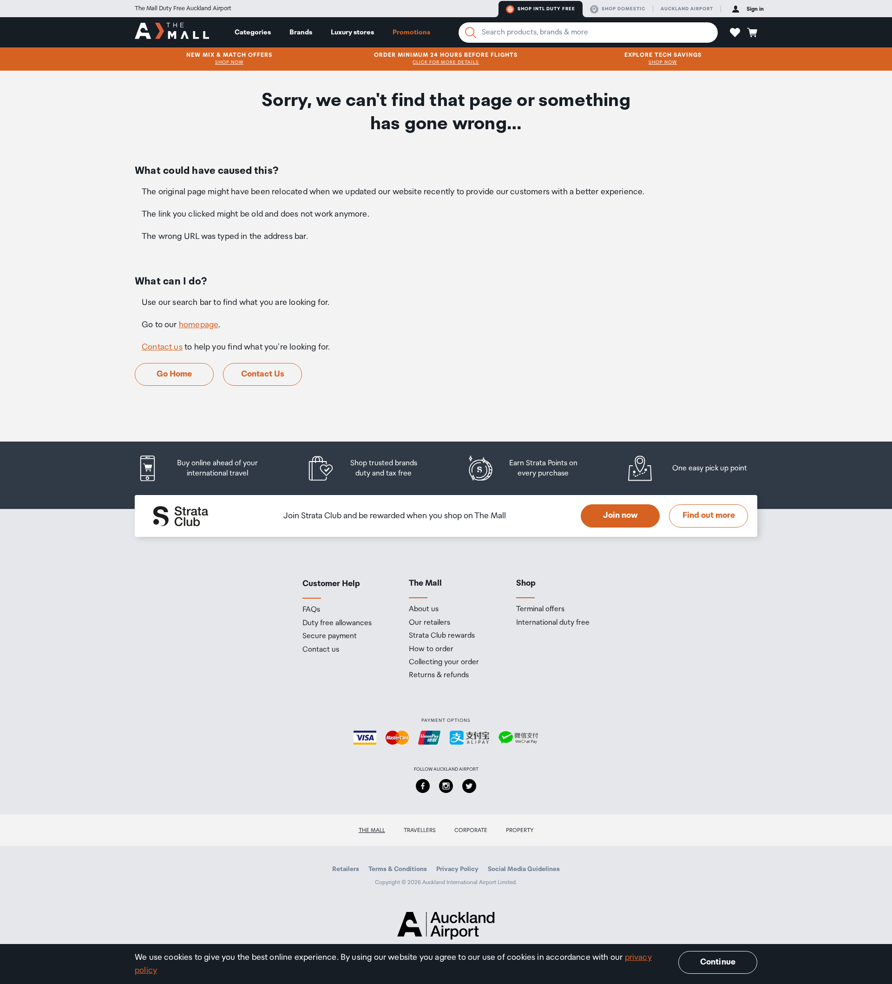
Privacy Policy (457, 869)
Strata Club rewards (442, 636)
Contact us (162, 347)
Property (520, 830)
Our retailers (429, 623)
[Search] (470, 32)
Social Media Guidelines (524, 869)
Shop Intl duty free (546, 9)
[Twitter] (469, 786)
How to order (431, 649)
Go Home (174, 374)
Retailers (345, 869)
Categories (253, 32)
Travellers (420, 830)
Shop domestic (623, 9)
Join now (620, 515)
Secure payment (329, 636)
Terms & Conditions (397, 869)
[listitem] (207, 468)
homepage (198, 325)
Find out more (708, 515)
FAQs (311, 610)
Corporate (470, 830)
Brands (300, 32)
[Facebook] (423, 786)
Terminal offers (540, 609)
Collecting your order (444, 662)
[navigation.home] (172, 32)
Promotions (411, 32)
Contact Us (262, 374)
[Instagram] (446, 786)
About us (424, 609)
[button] (735, 32)
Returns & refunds (439, 675)
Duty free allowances (337, 623)
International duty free (553, 623)
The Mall (372, 830)
